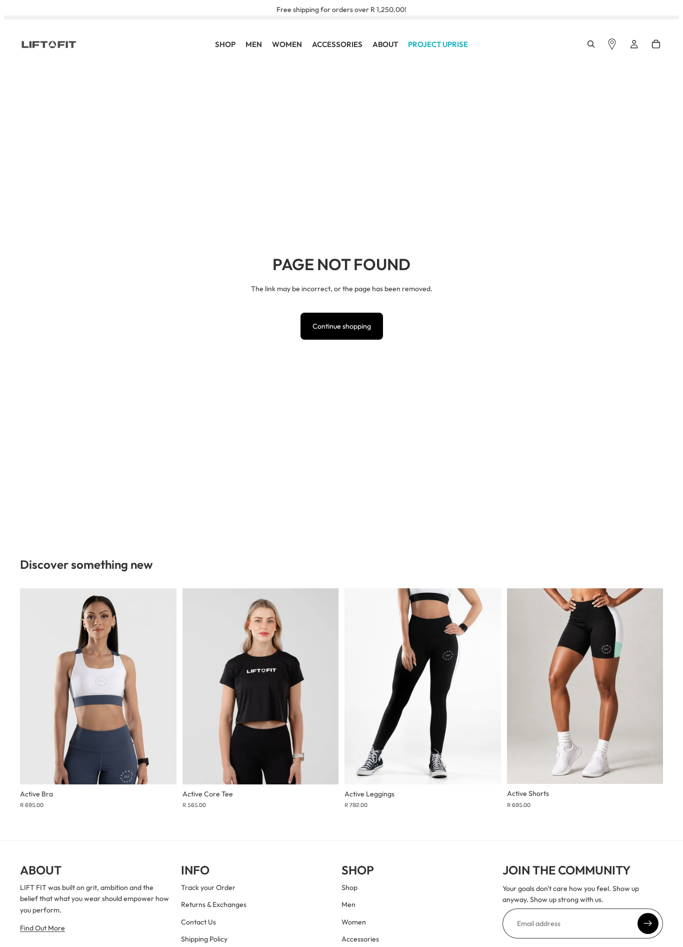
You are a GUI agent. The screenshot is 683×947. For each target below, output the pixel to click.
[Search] (591, 45)
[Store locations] (612, 45)
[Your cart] (656, 45)
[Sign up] (648, 923)
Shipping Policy (204, 939)
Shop (350, 887)
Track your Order (208, 887)
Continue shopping (341, 326)
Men (349, 904)
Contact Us (198, 921)
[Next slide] (161, 686)
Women (354, 921)
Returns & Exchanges (213, 904)
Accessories (360, 939)
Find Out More (42, 928)
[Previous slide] (35, 686)
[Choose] (161, 769)
